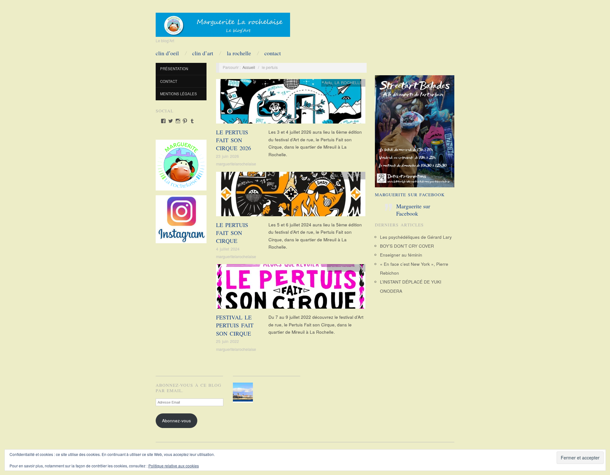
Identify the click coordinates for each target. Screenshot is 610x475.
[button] (244, 393)
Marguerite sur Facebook (410, 194)
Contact (272, 53)
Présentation (174, 68)
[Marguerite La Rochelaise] (223, 22)
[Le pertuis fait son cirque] (290, 196)
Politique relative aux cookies (173, 465)
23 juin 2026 (227, 156)
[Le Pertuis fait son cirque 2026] (290, 103)
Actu (328, 82)
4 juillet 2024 (228, 249)
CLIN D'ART (351, 175)
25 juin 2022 (227, 341)
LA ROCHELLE (239, 53)
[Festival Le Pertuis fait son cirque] (290, 288)
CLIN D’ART (202, 53)
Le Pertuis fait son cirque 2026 (233, 140)
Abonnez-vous (176, 421)
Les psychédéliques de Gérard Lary (416, 237)
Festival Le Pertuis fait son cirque (235, 325)
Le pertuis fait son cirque (232, 232)
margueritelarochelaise (236, 164)
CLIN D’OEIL (167, 53)
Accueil (248, 67)
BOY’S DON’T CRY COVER (407, 246)
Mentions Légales (178, 93)
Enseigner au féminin (401, 255)
